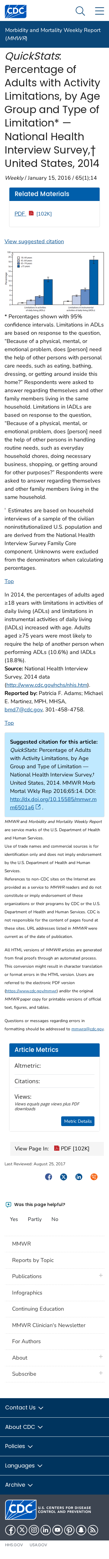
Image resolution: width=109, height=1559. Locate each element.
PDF (33, 213)
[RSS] (93, 1530)
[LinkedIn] (46, 1530)
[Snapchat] (81, 1530)
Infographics (27, 1292)
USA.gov (38, 1545)
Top (9, 581)
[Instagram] (34, 1530)
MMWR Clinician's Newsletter (48, 1325)
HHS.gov (14, 1545)
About (21, 1357)
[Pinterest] (69, 1530)
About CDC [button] (21, 1427)
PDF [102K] (74, 1148)
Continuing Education (38, 1308)
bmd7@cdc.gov (23, 709)
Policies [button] (16, 1446)
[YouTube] (57, 1530)
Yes (14, 1219)
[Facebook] (10, 1530)
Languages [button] (20, 1465)
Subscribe (24, 1374)
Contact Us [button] (21, 1407)
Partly (35, 1219)
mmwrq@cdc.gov (87, 1029)
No (54, 1219)
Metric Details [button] (78, 1121)
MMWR (21, 1243)
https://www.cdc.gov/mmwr (31, 991)
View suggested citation (34, 241)
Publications (27, 1276)
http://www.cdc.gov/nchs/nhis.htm (46, 685)
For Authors (26, 1341)
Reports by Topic (33, 1260)
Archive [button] (16, 1484)
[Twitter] (22, 1530)
